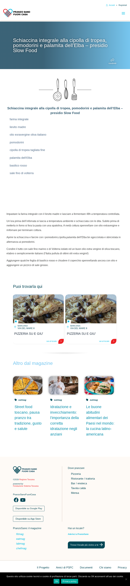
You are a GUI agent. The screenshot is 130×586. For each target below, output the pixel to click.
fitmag (19, 534)
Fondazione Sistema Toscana (26, 486)
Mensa (75, 493)
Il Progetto (43, 568)
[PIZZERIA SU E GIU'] (38, 308)
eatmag (22, 400)
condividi (112, 63)
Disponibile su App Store (28, 518)
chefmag (21, 548)
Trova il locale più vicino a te (84, 545)
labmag (20, 544)
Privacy (122, 568)
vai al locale (51, 341)
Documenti (86, 568)
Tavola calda (78, 488)
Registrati (123, 5)
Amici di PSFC (64, 568)
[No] (126, 579)
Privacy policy (70, 581)
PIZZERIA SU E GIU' (28, 333)
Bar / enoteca (79, 483)
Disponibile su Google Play (28, 508)
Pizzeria (76, 474)
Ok (56, 581)
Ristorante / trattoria (83, 479)
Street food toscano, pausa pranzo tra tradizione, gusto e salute (28, 418)
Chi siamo (105, 568)
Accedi (112, 5)
